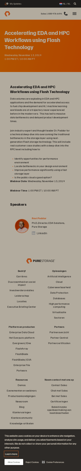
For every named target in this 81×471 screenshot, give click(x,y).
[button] (53, 462)
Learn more (11, 453)
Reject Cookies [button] (32, 462)
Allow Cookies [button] (14, 462)
